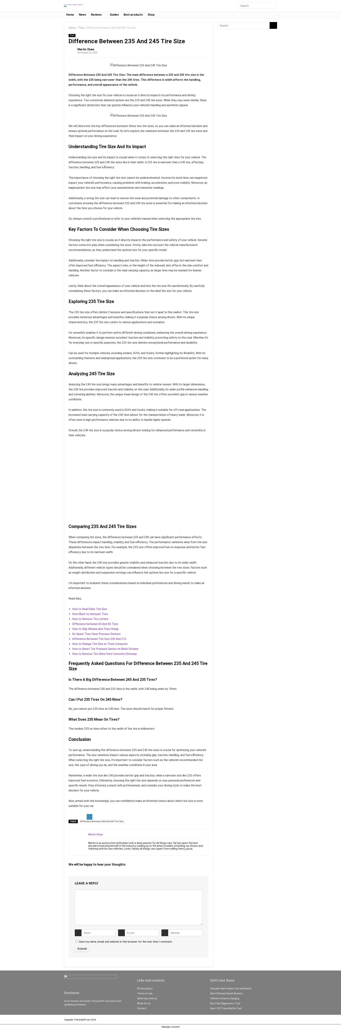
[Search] (273, 6)
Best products (133, 14)
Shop (151, 14)
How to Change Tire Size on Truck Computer (100, 644)
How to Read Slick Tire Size (89, 609)
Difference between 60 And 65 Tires (95, 624)
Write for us (143, 1003)
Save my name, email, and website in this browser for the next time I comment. (125, 941)
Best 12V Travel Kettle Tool (225, 1008)
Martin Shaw (85, 49)
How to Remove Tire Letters (90, 619)
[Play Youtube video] (139, 482)
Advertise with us (147, 998)
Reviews (96, 14)
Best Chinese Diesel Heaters (226, 993)
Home (70, 14)
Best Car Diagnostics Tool (225, 1003)
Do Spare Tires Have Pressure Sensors (96, 634)
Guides (114, 14)
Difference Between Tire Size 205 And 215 (99, 639)
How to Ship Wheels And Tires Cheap (95, 629)
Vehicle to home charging (224, 998)
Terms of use (145, 993)
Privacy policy (145, 988)
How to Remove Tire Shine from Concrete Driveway (104, 654)
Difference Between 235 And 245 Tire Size (102, 821)
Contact (142, 1008)
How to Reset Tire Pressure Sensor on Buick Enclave (105, 649)
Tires (81, 27)
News (82, 14)
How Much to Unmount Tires (90, 614)
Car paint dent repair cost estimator (230, 988)
